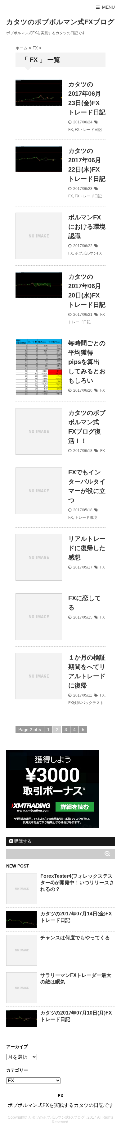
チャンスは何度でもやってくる (75, 937)
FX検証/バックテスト (86, 703)
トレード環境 (86, 517)
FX (70, 129)
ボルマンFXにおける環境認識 (86, 226)
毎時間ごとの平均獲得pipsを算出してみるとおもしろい (86, 362)
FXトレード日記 (88, 129)
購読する (22, 841)
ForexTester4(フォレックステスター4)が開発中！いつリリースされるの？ (77, 882)
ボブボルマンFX (88, 253)
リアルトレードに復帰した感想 (86, 548)
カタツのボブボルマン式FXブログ (60, 22)
